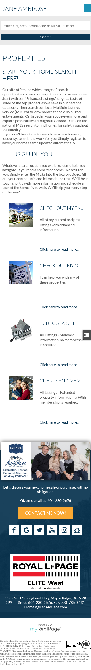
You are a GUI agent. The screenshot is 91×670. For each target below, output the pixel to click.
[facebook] (14, 530)
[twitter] (39, 530)
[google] (26, 530)
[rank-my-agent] (77, 530)
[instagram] (64, 530)
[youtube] (52, 530)
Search (46, 37)
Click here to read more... (59, 249)
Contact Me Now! (45, 513)
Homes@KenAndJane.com (45, 607)
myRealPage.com (45, 629)
